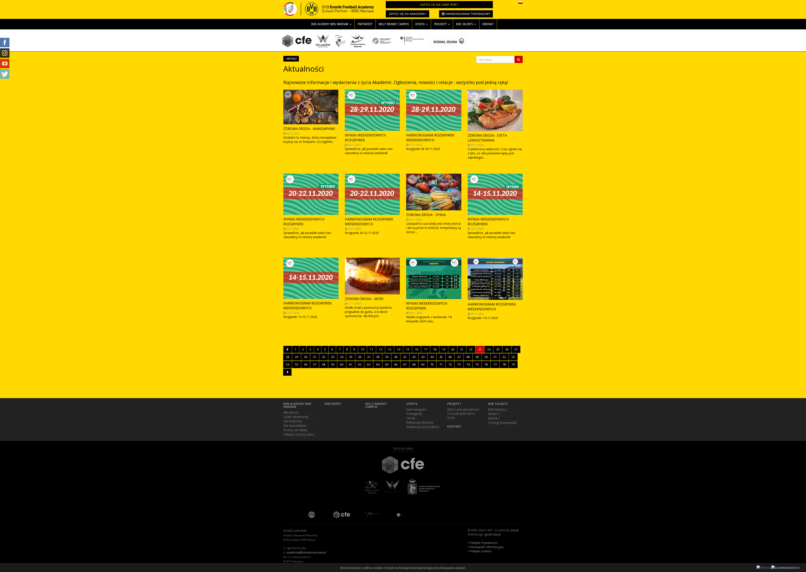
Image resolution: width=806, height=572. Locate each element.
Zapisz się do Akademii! (407, 14)
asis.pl (514, 530)
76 (486, 364)
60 (341, 364)
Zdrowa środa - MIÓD (364, 298)
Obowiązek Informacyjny (486, 547)
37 (368, 357)
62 (359, 364)
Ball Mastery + (498, 409)
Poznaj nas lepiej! (295, 430)
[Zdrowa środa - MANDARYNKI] (311, 107)
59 (332, 364)
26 (507, 349)
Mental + (494, 418)
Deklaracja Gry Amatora (422, 427)
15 (407, 349)
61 (350, 364)
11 (371, 349)
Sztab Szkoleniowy (296, 417)
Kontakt (488, 24)
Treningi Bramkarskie (502, 423)
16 (416, 349)
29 (296, 357)
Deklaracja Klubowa (419, 422)
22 (470, 349)
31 (314, 357)
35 (350, 357)
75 (477, 364)
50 (486, 357)
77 (495, 364)
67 (405, 364)
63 (368, 364)
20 (452, 349)
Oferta (420, 24)
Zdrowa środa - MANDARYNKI (309, 128)
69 (423, 364)
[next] (287, 372)
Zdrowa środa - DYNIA (426, 215)
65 (387, 364)
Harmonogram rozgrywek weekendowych (430, 137)
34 (341, 357)
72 (450, 364)
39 (387, 357)
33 (332, 357)
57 (314, 364)
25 (498, 349)
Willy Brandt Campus (394, 24)
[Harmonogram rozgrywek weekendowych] (433, 110)
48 (468, 357)
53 (513, 357)
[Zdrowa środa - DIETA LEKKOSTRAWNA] (495, 110)
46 (450, 357)
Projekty (441, 24)
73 (459, 364)
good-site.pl (493, 534)
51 (495, 357)
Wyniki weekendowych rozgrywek (365, 137)
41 (405, 357)
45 (441, 357)
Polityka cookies (480, 551)
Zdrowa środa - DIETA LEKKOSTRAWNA (487, 138)
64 (377, 364)
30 (305, 357)
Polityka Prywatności (483, 543)
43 (423, 357)
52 (504, 357)
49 (477, 357)
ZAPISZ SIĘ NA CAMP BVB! (439, 5)
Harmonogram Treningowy (467, 14)
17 (425, 349)
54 (287, 364)
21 (461, 349)
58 (323, 364)
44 (432, 357)
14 (398, 349)
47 (459, 357)
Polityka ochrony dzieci (298, 434)
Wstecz (291, 58)
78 (504, 364)
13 (389, 349)
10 (362, 349)
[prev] (287, 349)
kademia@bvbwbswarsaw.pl (306, 552)
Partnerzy (365, 24)
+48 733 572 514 (296, 548)
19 (443, 349)
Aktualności (291, 412)
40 (396, 357)
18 (434, 349)
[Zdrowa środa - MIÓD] (372, 276)
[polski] (520, 2)
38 (377, 357)
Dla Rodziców (292, 421)
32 (323, 357)
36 (359, 357)
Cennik (410, 418)
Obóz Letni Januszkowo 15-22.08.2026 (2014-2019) (463, 413)
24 (489, 349)
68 (414, 364)
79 (513, 364)
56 (305, 364)
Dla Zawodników (294, 426)
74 (468, 364)
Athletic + (494, 414)
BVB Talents (465, 24)
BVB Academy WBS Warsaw (330, 24)
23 (480, 349)
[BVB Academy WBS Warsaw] (331, 5)
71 (441, 364)
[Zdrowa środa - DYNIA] (433, 192)
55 (296, 364)
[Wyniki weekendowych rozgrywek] (372, 110)
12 (380, 349)
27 (516, 349)
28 (287, 357)
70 (432, 364)
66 (396, 364)
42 (414, 357)
